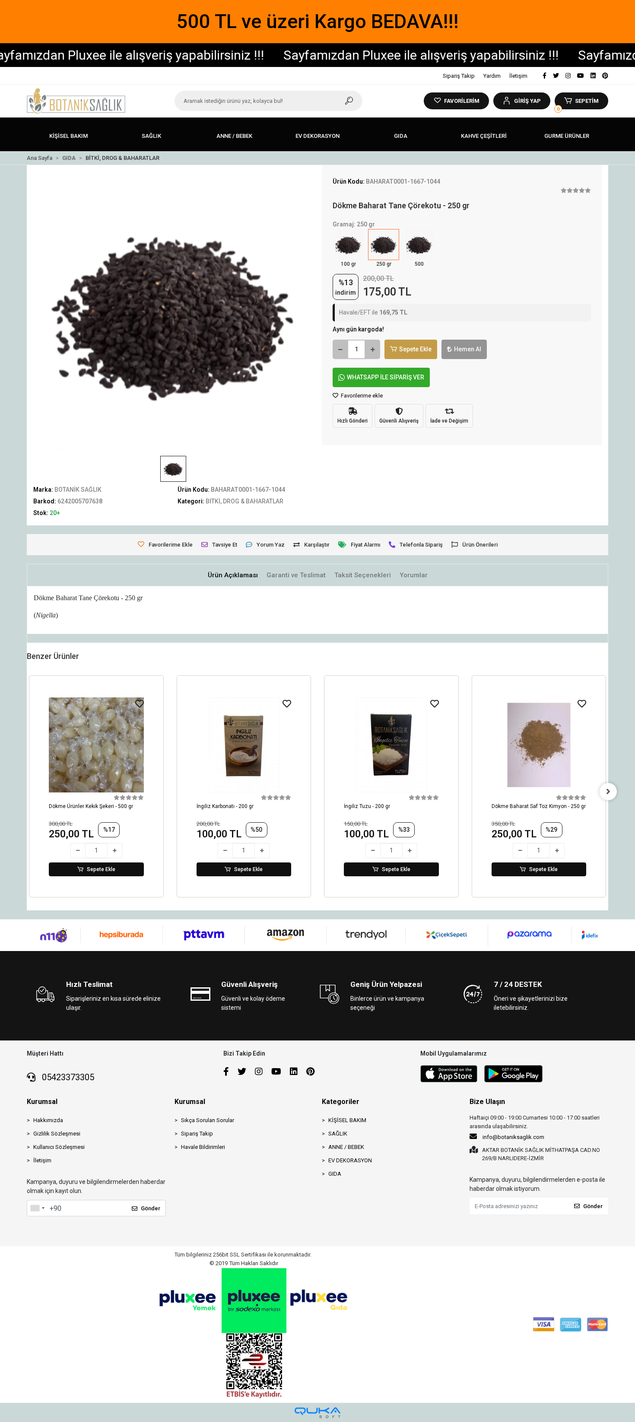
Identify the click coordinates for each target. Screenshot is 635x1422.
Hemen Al (467, 349)
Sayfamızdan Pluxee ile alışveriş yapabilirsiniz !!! (388, 55)
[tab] (233, 575)
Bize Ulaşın (487, 1102)
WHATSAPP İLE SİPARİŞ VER (385, 377)
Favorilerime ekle (361, 395)
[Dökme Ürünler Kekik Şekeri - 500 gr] (96, 744)
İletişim (518, 76)
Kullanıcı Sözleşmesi (59, 1147)
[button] (521, 101)
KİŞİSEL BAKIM (347, 1120)
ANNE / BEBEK (346, 1147)
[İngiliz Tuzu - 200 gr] (391, 744)
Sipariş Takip (459, 76)
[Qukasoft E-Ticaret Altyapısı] (317, 1412)
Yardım (492, 76)
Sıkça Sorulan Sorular (207, 1120)
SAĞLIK (337, 1133)
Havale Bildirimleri (203, 1147)
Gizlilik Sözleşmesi (56, 1133)
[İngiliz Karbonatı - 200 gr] (244, 744)
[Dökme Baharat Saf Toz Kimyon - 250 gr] (539, 744)
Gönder (150, 1208)
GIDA (334, 1174)
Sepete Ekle (415, 349)
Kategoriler (340, 1102)
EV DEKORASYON (350, 1160)
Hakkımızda (48, 1120)
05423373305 (67, 1077)
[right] (608, 791)
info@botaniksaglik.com (513, 1137)
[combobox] (37, 1208)
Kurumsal (42, 1102)
